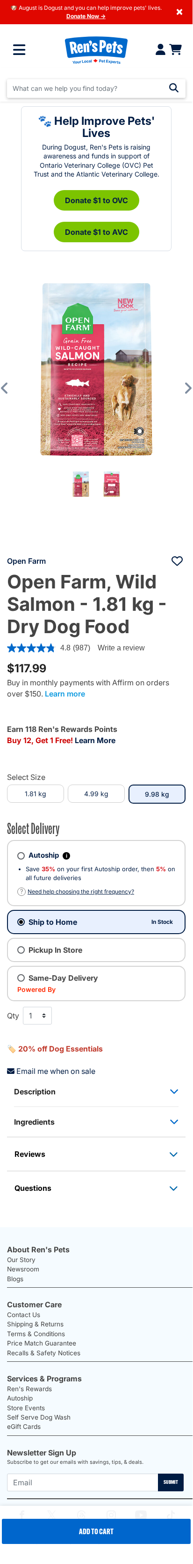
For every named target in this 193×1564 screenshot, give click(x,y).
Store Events (26, 1408)
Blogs (15, 1279)
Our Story (21, 1259)
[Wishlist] (177, 561)
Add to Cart (96, 1531)
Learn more (65, 693)
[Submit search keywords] (174, 88)
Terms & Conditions (36, 1334)
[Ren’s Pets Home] (96, 50)
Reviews (29, 1154)
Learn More (95, 740)
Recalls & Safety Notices (43, 1353)
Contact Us (23, 1314)
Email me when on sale (55, 1071)
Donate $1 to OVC (96, 200)
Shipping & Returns (35, 1324)
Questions (32, 1188)
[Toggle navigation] (19, 50)
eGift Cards (24, 1426)
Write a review (121, 648)
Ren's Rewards (29, 1389)
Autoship (20, 1398)
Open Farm (26, 561)
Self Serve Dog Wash (39, 1417)
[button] (11, 388)
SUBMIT (171, 1482)
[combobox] (96, 88)
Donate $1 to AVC (96, 232)
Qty (13, 1015)
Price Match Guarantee (41, 1343)
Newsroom (23, 1269)
